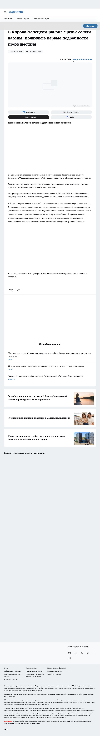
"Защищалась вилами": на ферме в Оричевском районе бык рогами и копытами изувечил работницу (49, 356)
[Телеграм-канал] (82, 653)
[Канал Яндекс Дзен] (28, 117)
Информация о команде (12, 671)
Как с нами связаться (54, 671)
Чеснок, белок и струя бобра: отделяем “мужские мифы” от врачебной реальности (46, 377)
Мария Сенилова (82, 59)
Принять (90, 26)
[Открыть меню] (5, 12)
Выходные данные (10, 679)
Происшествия (33, 51)
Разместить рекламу (54, 674)
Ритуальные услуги (41, 19)
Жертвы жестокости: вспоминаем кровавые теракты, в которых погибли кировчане (46, 367)
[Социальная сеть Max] (71, 117)
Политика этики (31, 668)
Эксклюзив (8, 19)
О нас (6, 668)
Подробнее (45, 704)
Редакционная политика (34, 671)
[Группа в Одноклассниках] (75, 653)
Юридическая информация (56, 668)
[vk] (11, 290)
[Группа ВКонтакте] (28, 112)
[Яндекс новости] (71, 112)
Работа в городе (23, 19)
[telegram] (19, 290)
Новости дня (16, 51)
